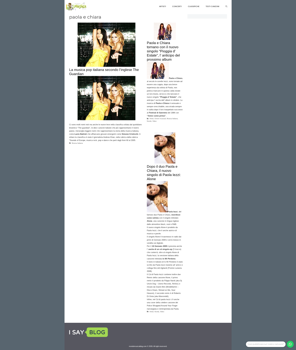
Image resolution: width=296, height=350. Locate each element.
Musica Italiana (77, 143)
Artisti (162, 6)
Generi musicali (160, 118)
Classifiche (193, 6)
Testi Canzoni (212, 6)
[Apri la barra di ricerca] (226, 6)
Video (154, 121)
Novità (149, 121)
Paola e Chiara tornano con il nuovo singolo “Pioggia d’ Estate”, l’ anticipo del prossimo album (163, 51)
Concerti (177, 6)
